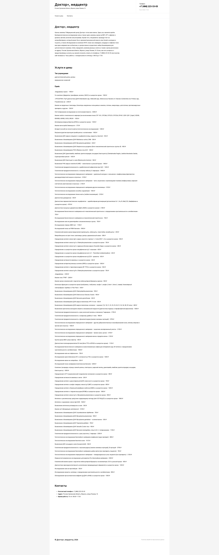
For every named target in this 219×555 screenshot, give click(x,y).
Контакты (70, 16)
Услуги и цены (59, 16)
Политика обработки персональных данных (152, 539)
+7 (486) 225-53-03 (148, 6)
